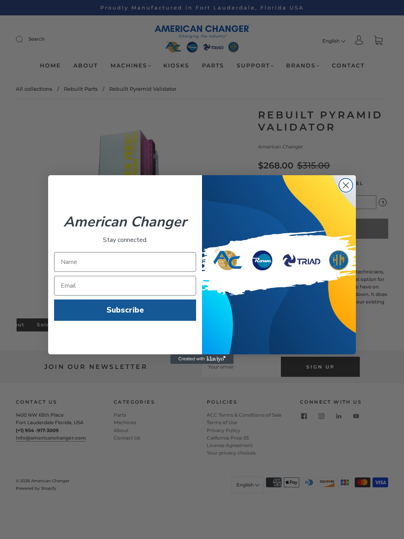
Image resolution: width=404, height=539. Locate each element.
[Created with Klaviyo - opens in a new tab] (202, 359)
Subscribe (125, 310)
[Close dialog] (346, 185)
